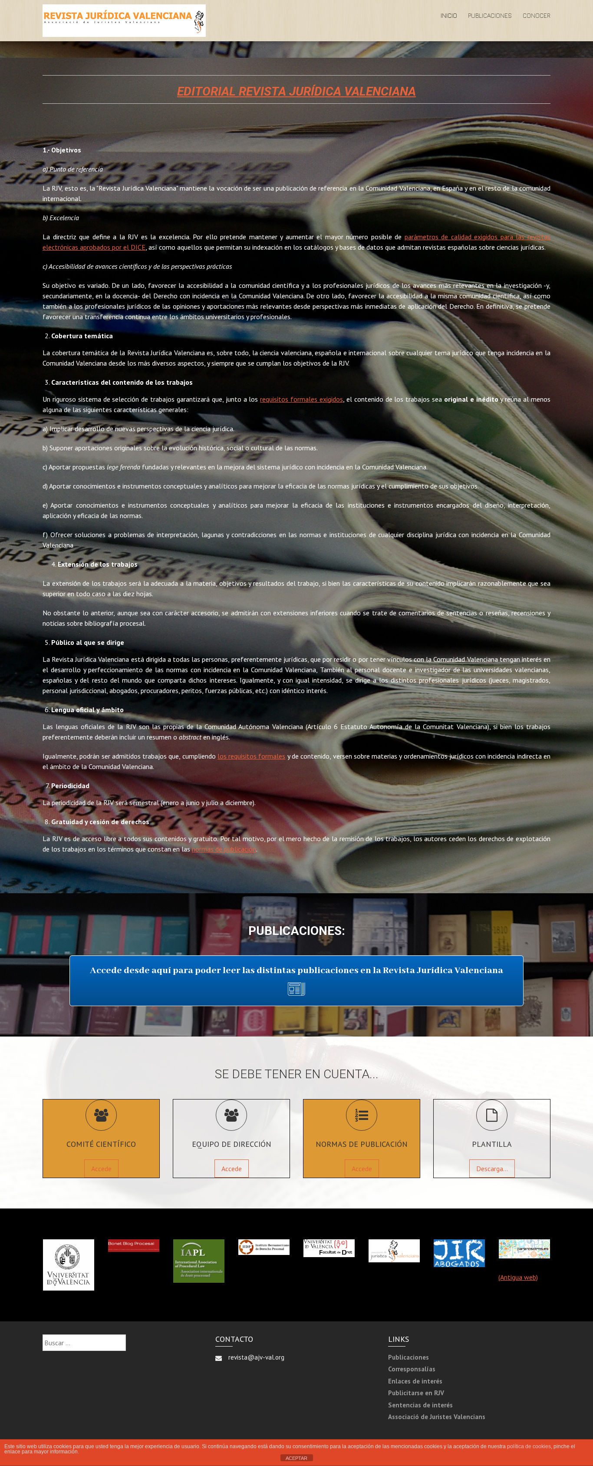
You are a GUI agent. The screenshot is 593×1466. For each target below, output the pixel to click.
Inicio (449, 15)
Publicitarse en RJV (416, 1393)
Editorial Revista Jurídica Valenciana (296, 91)
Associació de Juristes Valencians (436, 1417)
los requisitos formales (251, 756)
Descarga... (492, 1168)
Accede (101, 1168)
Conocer (536, 15)
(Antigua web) (518, 1277)
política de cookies (529, 1446)
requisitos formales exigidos (301, 399)
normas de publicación (224, 849)
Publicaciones (490, 15)
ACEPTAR (296, 1458)
